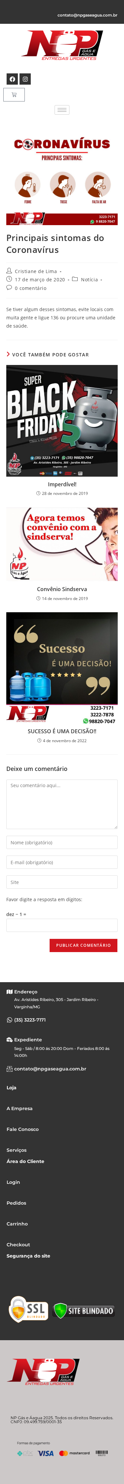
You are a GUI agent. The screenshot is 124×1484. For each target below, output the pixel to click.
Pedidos (16, 1203)
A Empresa (20, 1108)
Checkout (18, 1245)
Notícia (89, 279)
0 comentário (30, 288)
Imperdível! (62, 484)
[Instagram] (25, 79)
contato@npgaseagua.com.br (87, 15)
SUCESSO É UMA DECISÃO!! (62, 731)
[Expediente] (10, 1040)
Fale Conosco (23, 1129)
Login (13, 1182)
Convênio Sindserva (62, 589)
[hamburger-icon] (62, 110)
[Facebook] (12, 79)
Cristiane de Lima (36, 271)
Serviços (16, 1150)
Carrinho (17, 1224)
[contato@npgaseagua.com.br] (10, 1069)
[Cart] (14, 94)
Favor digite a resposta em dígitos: (44, 899)
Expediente (28, 1040)
